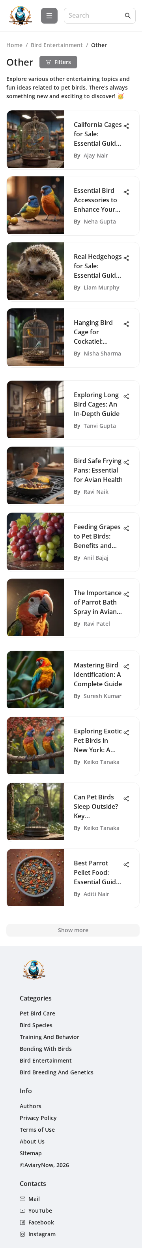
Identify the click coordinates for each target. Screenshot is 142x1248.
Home (14, 45)
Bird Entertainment (57, 45)
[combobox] (96, 16)
